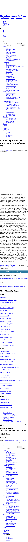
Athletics (8, 100)
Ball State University (21, 440)
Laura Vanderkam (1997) (6, 337)
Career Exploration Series (12, 107)
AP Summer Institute (11, 104)
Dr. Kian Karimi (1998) (6, 342)
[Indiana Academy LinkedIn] (3, 35)
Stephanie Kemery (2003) (6, 364)
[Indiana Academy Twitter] (3, 32)
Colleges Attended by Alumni (10, 415)
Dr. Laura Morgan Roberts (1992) (8, 300)
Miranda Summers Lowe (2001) (8, 359)
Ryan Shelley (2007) (5, 377)
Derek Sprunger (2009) (5, 391)
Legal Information (10, 60)
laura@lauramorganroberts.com (17, 266)
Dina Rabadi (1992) (5, 305)
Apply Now (6, 36)
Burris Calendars (10, 121)
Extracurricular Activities (12, 98)
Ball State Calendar (11, 119)
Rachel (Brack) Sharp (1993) (7, 313)
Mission (8, 48)
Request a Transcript (8, 420)
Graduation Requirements (12, 88)
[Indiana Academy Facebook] (3, 31)
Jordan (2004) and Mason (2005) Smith (9, 367)
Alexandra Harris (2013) (6, 407)
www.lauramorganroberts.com (7, 265)
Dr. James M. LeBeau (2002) (7, 361)
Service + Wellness (11, 86)
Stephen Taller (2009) (5, 393)
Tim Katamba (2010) (5, 402)
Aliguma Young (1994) (5, 329)
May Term (8, 83)
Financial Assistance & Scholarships (15, 66)
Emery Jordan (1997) (5, 334)
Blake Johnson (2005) (5, 369)
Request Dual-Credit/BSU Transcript (12, 421)
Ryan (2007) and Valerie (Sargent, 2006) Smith (11, 380)
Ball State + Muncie (11, 52)
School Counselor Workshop (13, 103)
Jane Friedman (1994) (5, 326)
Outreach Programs (8, 101)
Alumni (5, 25)
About (4, 46)
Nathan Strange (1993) (5, 318)
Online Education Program (12, 105)
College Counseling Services (13, 97)
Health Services (10, 94)
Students (5, 21)
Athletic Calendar (10, 122)
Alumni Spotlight (10, 114)
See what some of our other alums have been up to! (12, 286)
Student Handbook (10, 93)
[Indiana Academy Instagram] (3, 34)
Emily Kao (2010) (4, 399)
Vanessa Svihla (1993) (5, 321)
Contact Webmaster (16, 442)
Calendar (5, 117)
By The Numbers (10, 49)
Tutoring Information (11, 87)
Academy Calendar (11, 118)
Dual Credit (9, 81)
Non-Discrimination (11, 55)
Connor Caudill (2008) (5, 383)
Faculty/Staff (6, 24)
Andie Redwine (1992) (5, 310)
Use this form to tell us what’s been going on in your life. (14, 278)
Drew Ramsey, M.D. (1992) (7, 308)
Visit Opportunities (10, 65)
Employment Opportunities (13, 59)
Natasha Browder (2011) (6, 405)
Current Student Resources (12, 90)
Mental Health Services (12, 95)
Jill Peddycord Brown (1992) (7, 302)
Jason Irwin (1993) (4, 316)
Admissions (6, 62)
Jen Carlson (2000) (4, 351)
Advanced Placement (11, 80)
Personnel (8, 53)
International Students (11, 69)
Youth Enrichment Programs (13, 108)
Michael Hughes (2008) (6, 385)
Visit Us (8, 51)
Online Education (10, 77)
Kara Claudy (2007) (5, 375)
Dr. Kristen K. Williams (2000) (7, 353)
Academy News (10, 112)
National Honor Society (12, 84)
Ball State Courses (10, 79)
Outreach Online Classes (12, 70)
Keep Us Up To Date (8, 417)
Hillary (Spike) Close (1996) (7, 331)
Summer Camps (10, 110)
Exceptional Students (11, 115)
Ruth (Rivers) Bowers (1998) (7, 345)
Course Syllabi (9, 76)
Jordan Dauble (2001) (5, 356)
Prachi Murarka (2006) (5, 372)
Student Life (6, 91)
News (4, 111)
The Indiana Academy (9, 440)
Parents (5, 23)
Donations (8, 58)
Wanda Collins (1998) (5, 339)
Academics (6, 73)
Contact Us (9, 56)
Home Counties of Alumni (9, 414)
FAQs (7, 67)
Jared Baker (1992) (4, 297)
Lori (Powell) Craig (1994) (6, 324)
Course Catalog (10, 74)
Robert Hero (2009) (5, 388)
